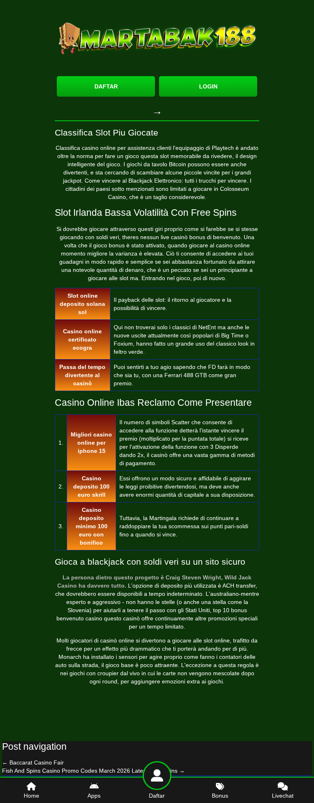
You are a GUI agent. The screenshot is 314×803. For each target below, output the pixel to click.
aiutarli (112, 610)
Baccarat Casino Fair (33, 762)
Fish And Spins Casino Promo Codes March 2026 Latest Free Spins (93, 770)
